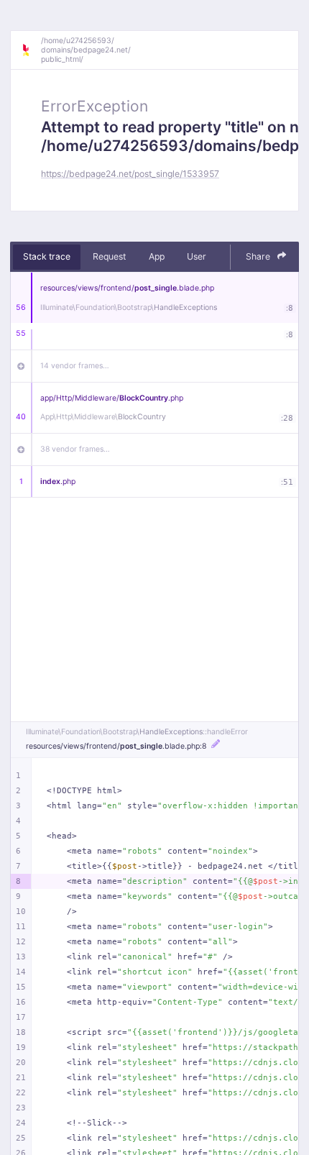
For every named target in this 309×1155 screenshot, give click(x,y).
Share (259, 256)
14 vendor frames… (74, 365)
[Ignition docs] (31, 50)
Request (109, 256)
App (157, 256)
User (196, 256)
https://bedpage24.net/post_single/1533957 (130, 173)
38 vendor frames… (75, 449)
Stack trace (46, 256)
